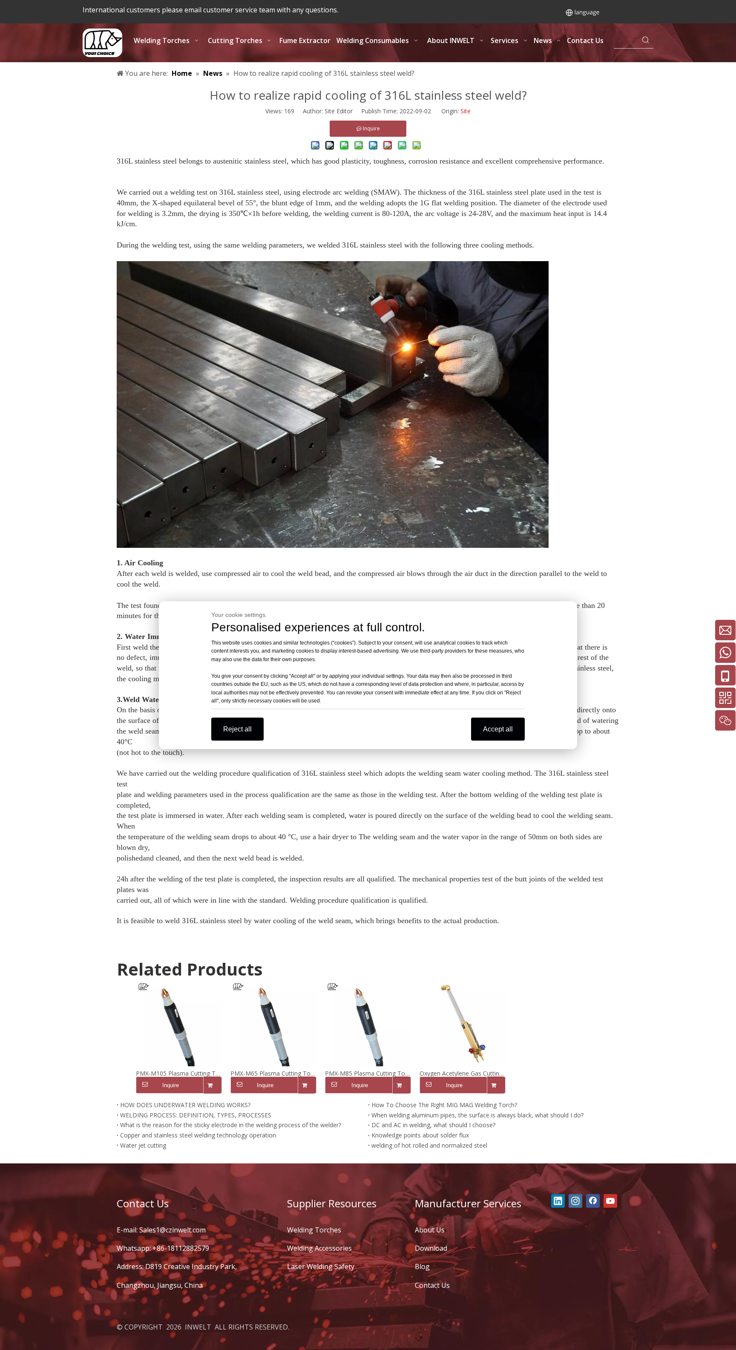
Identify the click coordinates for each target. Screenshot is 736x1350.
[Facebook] (593, 1201)
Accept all (498, 728)
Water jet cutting (143, 1145)
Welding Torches (314, 1230)
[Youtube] (610, 1201)
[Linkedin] (558, 1201)
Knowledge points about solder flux (420, 1135)
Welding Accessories (319, 1248)
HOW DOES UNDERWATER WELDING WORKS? (185, 1105)
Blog (422, 1266)
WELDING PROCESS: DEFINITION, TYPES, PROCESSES (195, 1115)
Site (465, 111)
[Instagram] (575, 1201)
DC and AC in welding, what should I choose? (433, 1125)
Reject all (237, 728)
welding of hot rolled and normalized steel (429, 1145)
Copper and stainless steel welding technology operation (198, 1135)
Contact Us (432, 1285)
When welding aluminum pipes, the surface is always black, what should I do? (477, 1115)
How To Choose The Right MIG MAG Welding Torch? (444, 1105)
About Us (430, 1230)
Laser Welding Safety (320, 1266)
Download (431, 1248)
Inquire (170, 1085)
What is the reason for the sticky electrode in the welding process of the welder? (230, 1125)
